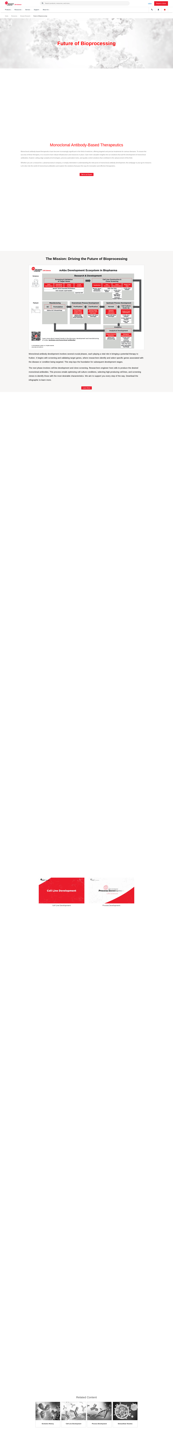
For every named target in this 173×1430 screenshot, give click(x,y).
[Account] (158, 9)
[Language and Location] (165, 9)
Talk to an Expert (86, 174)
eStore (150, 3)
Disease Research (25, 16)
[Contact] (152, 9)
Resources (14, 16)
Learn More (86, 388)
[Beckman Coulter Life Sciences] (13, 3)
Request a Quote (161, 3)
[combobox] (84, 3)
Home (6, 16)
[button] (42, 3)
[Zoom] (86, 307)
